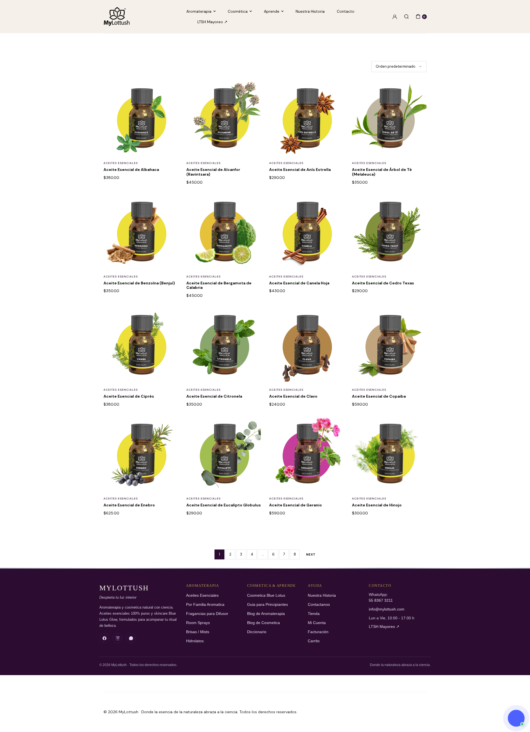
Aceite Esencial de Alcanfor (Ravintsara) (213, 172)
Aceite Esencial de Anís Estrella (300, 169)
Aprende (271, 11)
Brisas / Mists (197, 632)
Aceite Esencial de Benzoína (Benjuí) (139, 283)
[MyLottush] (117, 16)
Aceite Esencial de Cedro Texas (383, 283)
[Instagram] (118, 638)
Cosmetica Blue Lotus (266, 595)
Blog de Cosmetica (263, 623)
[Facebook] (104, 638)
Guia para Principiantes (267, 604)
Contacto (345, 11)
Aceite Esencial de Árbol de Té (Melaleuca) (382, 172)
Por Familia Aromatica (205, 604)
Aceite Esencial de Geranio (295, 505)
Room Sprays (198, 623)
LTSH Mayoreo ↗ (212, 21)
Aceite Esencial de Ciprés (129, 396)
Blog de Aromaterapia (266, 614)
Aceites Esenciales (121, 163)
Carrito (314, 641)
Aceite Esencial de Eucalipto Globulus (223, 505)
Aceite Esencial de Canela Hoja (299, 283)
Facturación (318, 632)
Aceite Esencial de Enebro (129, 505)
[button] (170, 91)
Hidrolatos (195, 641)
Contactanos (319, 604)
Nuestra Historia (310, 11)
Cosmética (238, 11)
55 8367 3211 (381, 600)
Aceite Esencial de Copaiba (379, 396)
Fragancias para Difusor (207, 614)
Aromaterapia (198, 11)
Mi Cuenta (317, 623)
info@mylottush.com (386, 609)
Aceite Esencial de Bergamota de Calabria (218, 285)
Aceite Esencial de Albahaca (131, 169)
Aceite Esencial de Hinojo (377, 505)
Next (311, 554)
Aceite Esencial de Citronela (214, 396)
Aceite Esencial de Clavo (293, 396)
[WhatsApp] (131, 638)
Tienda (314, 614)
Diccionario (256, 632)
